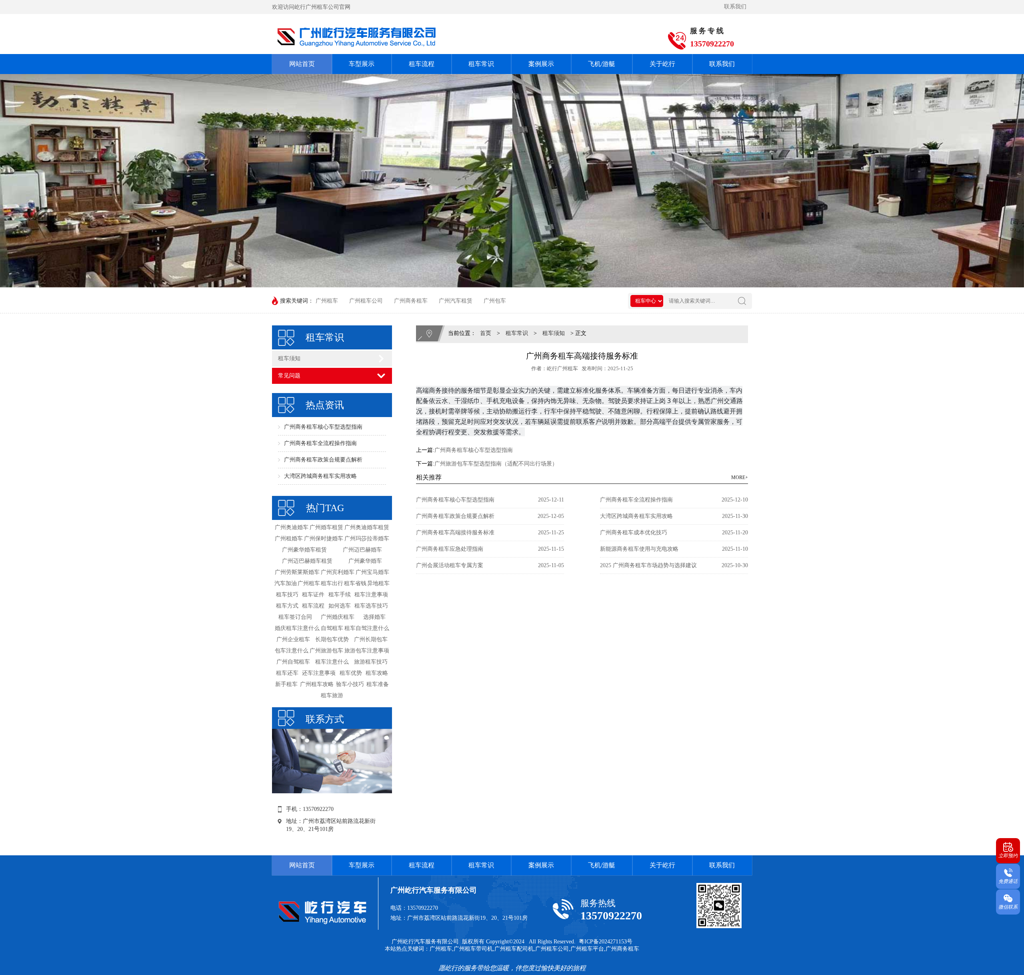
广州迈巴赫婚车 (362, 550)
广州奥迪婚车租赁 (366, 527)
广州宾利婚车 (337, 572)
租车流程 (421, 63)
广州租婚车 (289, 539)
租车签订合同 (295, 617)
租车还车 (287, 673)
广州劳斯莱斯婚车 (297, 572)
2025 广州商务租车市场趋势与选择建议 (648, 565)
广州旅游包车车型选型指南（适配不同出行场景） (496, 464)
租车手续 (339, 595)
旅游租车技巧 (371, 662)
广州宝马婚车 (372, 572)
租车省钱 (355, 583)
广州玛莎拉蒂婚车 (366, 539)
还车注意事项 (319, 673)
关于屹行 (662, 63)
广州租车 (327, 301)
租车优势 (351, 673)
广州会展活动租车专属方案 (449, 565)
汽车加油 (285, 583)
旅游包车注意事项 (366, 651)
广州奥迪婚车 (291, 527)
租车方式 (287, 606)
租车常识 (481, 63)
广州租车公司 (366, 301)
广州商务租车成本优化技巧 (633, 533)
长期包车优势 (332, 639)
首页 (485, 333)
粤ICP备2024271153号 (605, 942)
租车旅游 (332, 695)
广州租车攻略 (317, 684)
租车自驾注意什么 (366, 628)
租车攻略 (377, 673)
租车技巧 (287, 595)
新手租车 (286, 684)
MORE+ (739, 477)
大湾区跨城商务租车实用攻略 (320, 476)
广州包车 (495, 301)
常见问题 (289, 376)
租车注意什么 (332, 662)
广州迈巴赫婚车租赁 (307, 561)
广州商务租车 (411, 301)
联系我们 (735, 7)
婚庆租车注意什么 (297, 628)
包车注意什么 (291, 651)
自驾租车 (332, 628)
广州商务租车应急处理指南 (449, 549)
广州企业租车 (293, 639)
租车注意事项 (371, 595)
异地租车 (378, 583)
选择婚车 (374, 617)
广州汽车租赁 (455, 301)
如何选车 (339, 606)
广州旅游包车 (326, 651)
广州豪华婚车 (365, 561)
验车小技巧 (350, 684)
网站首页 (302, 63)
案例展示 (541, 63)
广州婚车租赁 (326, 527)
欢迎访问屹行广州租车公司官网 (311, 7)
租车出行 (332, 583)
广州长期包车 (371, 639)
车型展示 (361, 63)
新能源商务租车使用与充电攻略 (639, 549)
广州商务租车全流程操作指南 (320, 443)
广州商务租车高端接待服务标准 (455, 533)
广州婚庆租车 (337, 617)
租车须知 (289, 358)
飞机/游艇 (601, 63)
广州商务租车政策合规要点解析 (323, 460)
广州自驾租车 (293, 662)
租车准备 (377, 684)
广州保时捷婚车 (323, 539)
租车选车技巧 (371, 606)
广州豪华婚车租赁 (304, 550)
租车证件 (313, 595)
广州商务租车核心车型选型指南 (323, 427)
